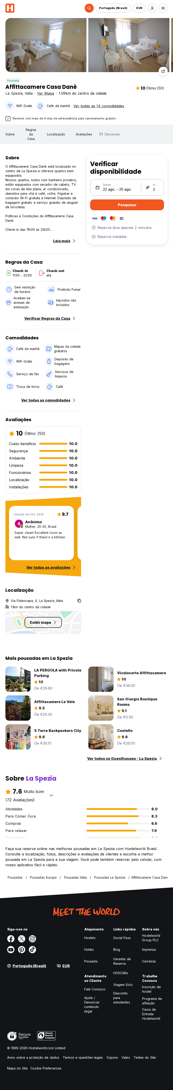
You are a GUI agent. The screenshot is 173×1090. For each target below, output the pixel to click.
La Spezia (13, 93)
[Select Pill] (89, 8)
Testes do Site (145, 1057)
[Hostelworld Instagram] (32, 938)
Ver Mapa (45, 93)
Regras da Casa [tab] (31, 134)
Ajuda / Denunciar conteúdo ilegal (92, 1004)
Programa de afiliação (152, 1001)
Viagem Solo (123, 985)
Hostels (90, 938)
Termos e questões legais (83, 1057)
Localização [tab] (56, 134)
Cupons (112, 1057)
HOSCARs (120, 973)
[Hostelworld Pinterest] (21, 949)
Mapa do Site (17, 1068)
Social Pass (122, 938)
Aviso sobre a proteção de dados (33, 1057)
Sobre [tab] (10, 134)
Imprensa (149, 949)
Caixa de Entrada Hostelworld (151, 1014)
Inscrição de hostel (151, 989)
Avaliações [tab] (84, 134)
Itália (29, 93)
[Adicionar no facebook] (10, 938)
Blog (116, 949)
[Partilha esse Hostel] (163, 71)
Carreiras (149, 961)
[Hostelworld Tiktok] (32, 949)
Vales (126, 1057)
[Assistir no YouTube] (10, 949)
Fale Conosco (94, 989)
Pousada (13, 80)
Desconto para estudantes (121, 997)
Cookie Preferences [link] (45, 1068)
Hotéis (89, 949)
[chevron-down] (51, 795)
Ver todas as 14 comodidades (98, 106)
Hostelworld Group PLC (151, 938)
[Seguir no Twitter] (21, 938)
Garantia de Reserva (122, 961)
